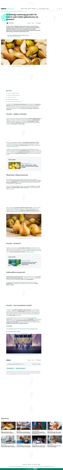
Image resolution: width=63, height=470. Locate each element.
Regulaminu (21, 466)
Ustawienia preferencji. (33, 466)
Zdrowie (5, 11)
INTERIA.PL (41, 466)
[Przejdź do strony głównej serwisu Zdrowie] (10, 8)
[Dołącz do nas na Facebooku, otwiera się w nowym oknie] (38, 364)
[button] (24, 9)
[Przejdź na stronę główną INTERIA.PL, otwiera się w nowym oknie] (3, 8)
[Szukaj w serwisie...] (58, 9)
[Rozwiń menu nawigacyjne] (61, 9)
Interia (2, 11)
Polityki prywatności (27, 466)
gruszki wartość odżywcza (20, 368)
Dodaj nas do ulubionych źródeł (19, 36)
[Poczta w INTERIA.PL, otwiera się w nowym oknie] (59, 9)
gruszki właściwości (10, 368)
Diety (7, 11)
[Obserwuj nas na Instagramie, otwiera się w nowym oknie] (39, 364)
